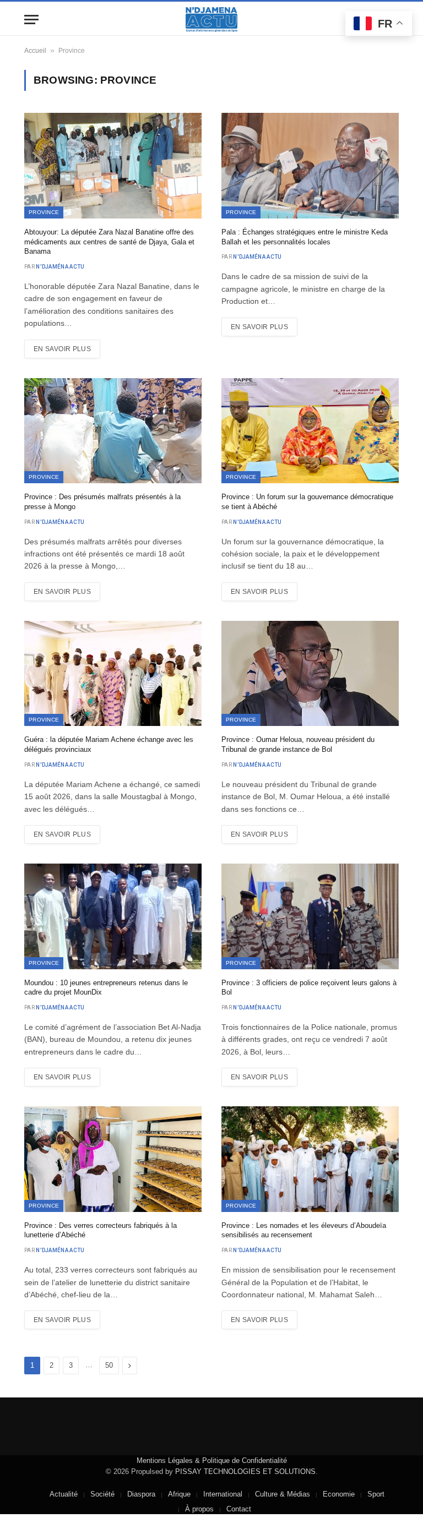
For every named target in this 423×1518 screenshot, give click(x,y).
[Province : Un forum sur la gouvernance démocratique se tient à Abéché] (310, 431)
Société (102, 1494)
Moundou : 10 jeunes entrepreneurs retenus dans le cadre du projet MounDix (106, 988)
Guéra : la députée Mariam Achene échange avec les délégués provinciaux (108, 744)
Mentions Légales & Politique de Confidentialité (212, 1460)
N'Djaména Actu (60, 267)
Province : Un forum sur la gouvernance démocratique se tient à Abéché (307, 502)
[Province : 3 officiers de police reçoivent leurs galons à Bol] (310, 916)
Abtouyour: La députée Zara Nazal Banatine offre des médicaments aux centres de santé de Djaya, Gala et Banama (109, 241)
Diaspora (141, 1494)
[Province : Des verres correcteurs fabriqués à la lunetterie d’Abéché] (113, 1159)
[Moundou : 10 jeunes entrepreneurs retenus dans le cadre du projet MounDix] (113, 916)
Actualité (64, 1494)
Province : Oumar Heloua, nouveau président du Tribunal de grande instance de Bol (298, 744)
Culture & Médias (282, 1494)
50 (109, 1365)
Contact (238, 1509)
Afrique (179, 1494)
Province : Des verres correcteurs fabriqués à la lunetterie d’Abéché (100, 1230)
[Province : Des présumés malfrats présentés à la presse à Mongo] (113, 431)
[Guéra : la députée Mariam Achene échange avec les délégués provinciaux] (113, 674)
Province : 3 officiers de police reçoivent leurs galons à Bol (309, 988)
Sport (375, 1494)
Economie (339, 1494)
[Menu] (31, 19)
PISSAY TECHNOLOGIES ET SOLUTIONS (245, 1471)
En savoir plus (62, 349)
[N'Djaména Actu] (211, 19)
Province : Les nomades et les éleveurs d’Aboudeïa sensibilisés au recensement (303, 1230)
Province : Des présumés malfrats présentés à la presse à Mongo (102, 502)
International (222, 1494)
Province (44, 212)
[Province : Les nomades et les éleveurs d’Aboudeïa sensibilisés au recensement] (310, 1159)
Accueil (35, 50)
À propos (199, 1509)
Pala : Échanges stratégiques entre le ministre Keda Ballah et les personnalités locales (304, 237)
